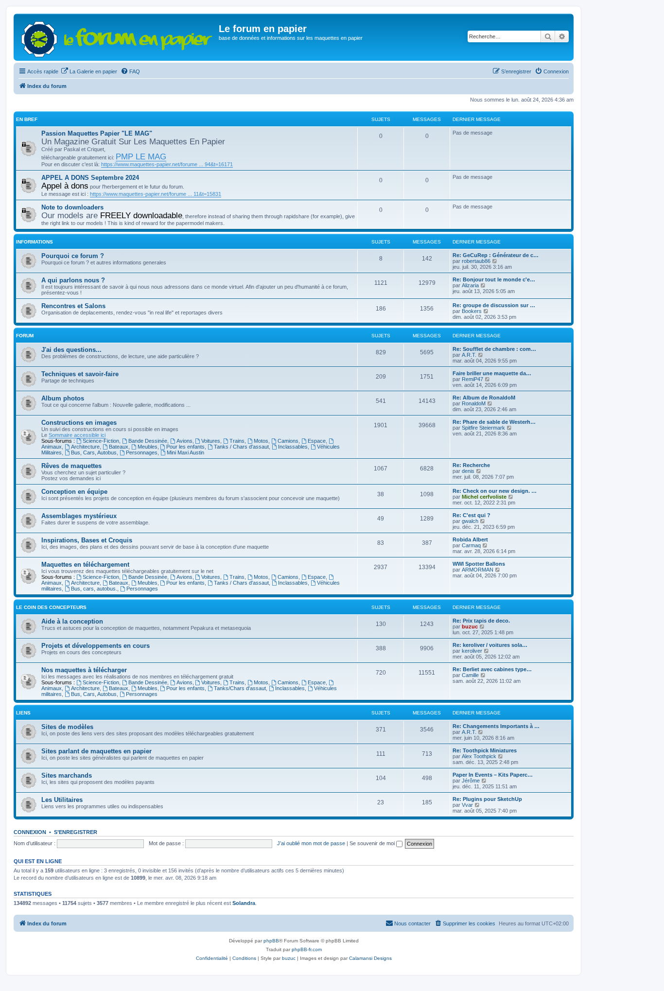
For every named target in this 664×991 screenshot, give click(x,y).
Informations (34, 241)
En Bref (26, 119)
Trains (237, 441)
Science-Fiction (101, 441)
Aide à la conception (72, 621)
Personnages (141, 452)
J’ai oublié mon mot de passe (311, 843)
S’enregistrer (75, 832)
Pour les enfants (185, 447)
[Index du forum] (117, 37)
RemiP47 (472, 379)
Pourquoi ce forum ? (72, 256)
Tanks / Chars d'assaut (241, 447)
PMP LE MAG (141, 156)
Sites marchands (66, 775)
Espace (317, 441)
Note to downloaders (72, 207)
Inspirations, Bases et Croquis (86, 540)
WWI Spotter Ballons (479, 564)
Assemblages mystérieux (79, 516)
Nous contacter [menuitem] (412, 923)
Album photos (62, 398)
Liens (23, 712)
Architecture (85, 447)
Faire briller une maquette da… (492, 373)
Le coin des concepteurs (51, 607)
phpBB (271, 940)
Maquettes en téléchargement (85, 564)
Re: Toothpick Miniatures (485, 750)
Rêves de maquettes (71, 465)
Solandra (243, 903)
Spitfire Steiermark (483, 428)
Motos (261, 441)
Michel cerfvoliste (484, 497)
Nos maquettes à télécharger (84, 670)
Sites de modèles (67, 726)
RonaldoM (474, 403)
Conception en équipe (74, 491)
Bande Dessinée (147, 441)
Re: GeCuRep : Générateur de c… (496, 255)
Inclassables (293, 447)
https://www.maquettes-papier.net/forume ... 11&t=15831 (155, 194)
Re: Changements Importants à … (496, 726)
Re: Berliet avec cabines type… (492, 669)
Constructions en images (79, 422)
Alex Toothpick (479, 756)
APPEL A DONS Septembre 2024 (90, 177)
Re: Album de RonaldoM (484, 397)
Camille (470, 675)
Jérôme (471, 780)
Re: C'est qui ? (471, 515)
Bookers (472, 311)
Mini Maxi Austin (185, 452)
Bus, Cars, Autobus (94, 452)
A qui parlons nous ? (73, 280)
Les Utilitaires (62, 799)
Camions (288, 441)
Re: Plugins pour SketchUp (487, 799)
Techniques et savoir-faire (80, 374)
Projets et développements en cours (95, 645)
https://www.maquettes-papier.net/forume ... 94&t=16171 (167, 164)
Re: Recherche (471, 465)
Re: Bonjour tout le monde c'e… (494, 279)
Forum (25, 335)
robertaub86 (476, 261)
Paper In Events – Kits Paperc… (493, 775)
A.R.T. (469, 355)
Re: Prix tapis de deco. (481, 621)
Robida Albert (470, 539)
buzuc (470, 626)
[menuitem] (89, 71)
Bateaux (118, 447)
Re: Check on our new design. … (495, 491)
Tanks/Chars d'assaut (240, 688)
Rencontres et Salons (73, 306)
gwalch (470, 521)
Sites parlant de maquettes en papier (96, 751)
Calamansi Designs (370, 958)
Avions (184, 441)
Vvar (467, 805)
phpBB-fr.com (307, 949)
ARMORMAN (477, 570)
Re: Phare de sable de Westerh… (494, 422)
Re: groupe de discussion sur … (494, 305)
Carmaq (471, 545)
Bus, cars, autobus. (94, 588)
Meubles (147, 447)
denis (468, 471)
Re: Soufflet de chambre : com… (494, 349)
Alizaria (470, 285)
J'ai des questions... (71, 349)
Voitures (210, 441)
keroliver (472, 651)
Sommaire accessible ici (77, 435)
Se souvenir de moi (372, 843)
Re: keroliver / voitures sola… (490, 645)
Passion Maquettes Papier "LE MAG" (96, 133)
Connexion (30, 832)
